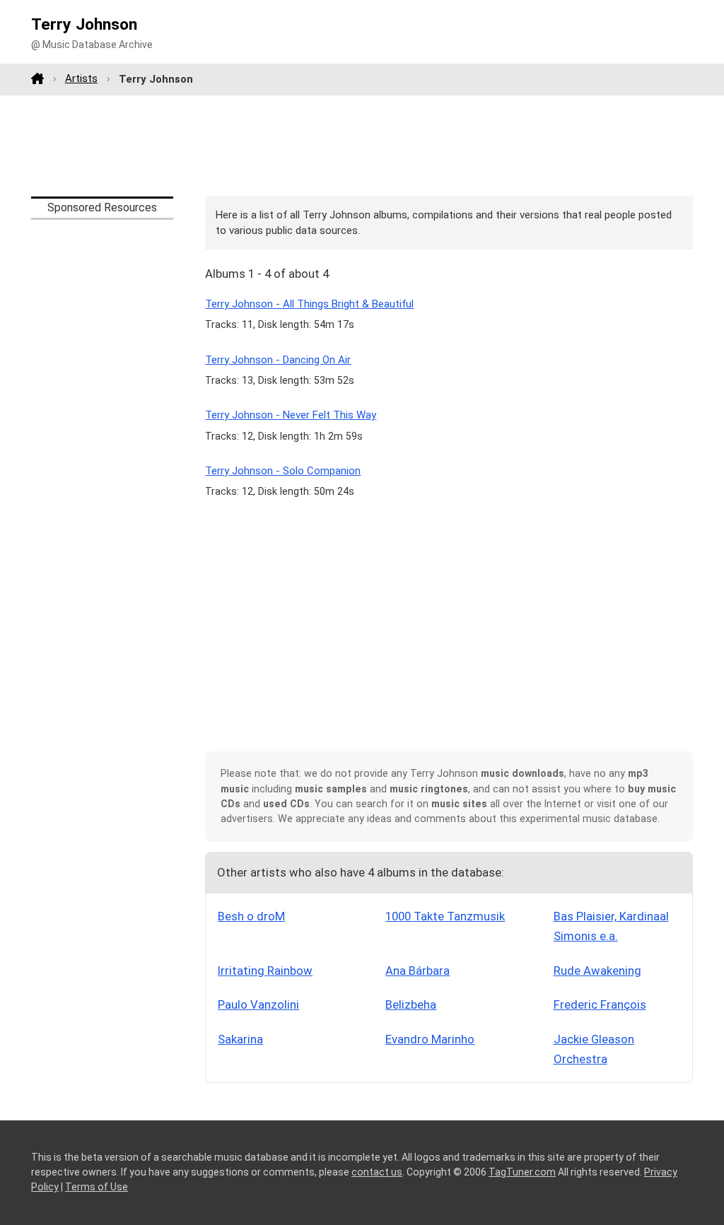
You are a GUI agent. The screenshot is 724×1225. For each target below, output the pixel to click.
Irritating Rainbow (265, 970)
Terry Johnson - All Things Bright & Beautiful (309, 304)
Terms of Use (96, 1186)
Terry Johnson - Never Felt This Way (290, 415)
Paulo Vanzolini (258, 1004)
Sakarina (240, 1039)
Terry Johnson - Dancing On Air (278, 359)
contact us (376, 1172)
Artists (81, 78)
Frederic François (600, 1004)
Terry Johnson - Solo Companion (283, 470)
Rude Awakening (597, 970)
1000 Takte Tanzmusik (445, 916)
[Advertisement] (362, 145)
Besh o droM (251, 916)
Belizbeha (410, 1004)
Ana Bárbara (417, 970)
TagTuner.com (522, 1172)
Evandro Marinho (429, 1039)
